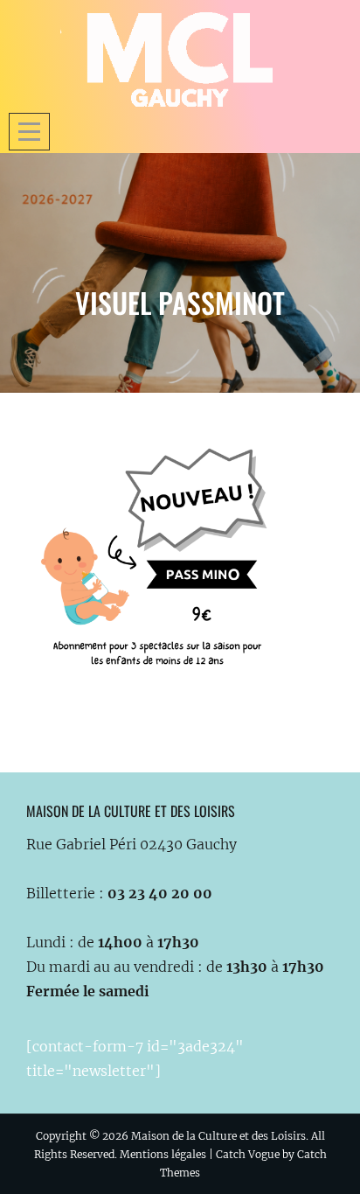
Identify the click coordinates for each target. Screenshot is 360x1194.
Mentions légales (163, 1154)
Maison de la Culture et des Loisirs (218, 1135)
